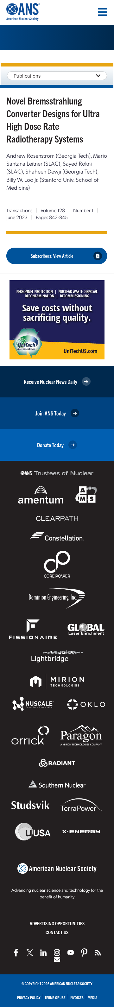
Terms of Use (55, 997)
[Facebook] (16, 952)
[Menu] (103, 12)
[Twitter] (30, 952)
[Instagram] (57, 952)
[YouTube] (70, 952)
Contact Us (57, 932)
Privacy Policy (29, 997)
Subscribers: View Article (52, 256)
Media (92, 997)
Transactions (19, 210)
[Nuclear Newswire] (98, 952)
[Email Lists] (57, 959)
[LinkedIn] (43, 952)
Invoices (77, 997)
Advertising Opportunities (57, 923)
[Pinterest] (84, 952)
